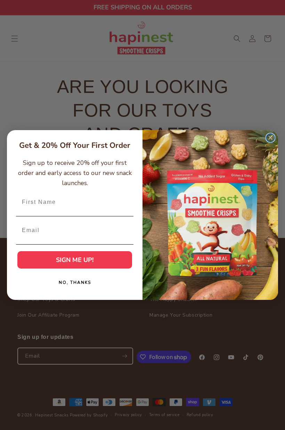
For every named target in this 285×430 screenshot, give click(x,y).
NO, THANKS (75, 282)
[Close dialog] (270, 138)
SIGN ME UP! (74, 260)
